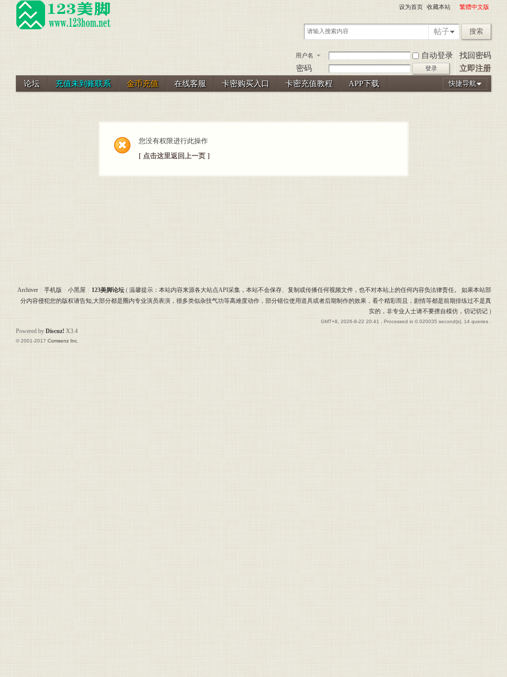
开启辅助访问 (455, 6)
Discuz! (55, 331)
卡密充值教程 (309, 83)
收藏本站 (439, 6)
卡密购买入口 (245, 83)
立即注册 (475, 68)
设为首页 (411, 6)
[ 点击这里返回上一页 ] (174, 156)
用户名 (304, 55)
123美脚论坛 (108, 289)
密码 (304, 68)
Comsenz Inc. (63, 340)
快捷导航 (462, 83)
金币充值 (142, 83)
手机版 (53, 289)
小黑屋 (77, 289)
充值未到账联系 (83, 83)
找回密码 (475, 55)
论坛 (32, 83)
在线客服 (190, 83)
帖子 (442, 31)
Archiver (27, 289)
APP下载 (364, 83)
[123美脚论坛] (63, 27)
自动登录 (437, 55)
